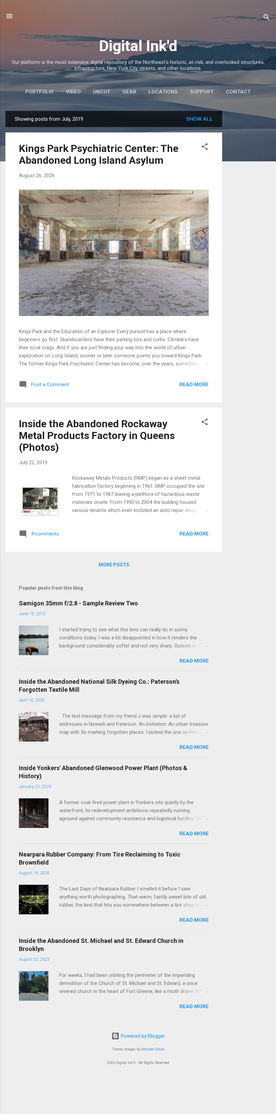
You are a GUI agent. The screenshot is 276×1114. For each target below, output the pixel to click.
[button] (205, 148)
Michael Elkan (152, 1049)
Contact (238, 92)
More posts (114, 564)
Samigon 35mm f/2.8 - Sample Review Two (78, 603)
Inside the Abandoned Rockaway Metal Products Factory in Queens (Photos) (97, 435)
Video (73, 92)
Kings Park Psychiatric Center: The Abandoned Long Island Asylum (98, 154)
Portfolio (39, 92)
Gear (129, 92)
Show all (199, 119)
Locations (163, 92)
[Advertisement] (249, 212)
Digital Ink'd (138, 46)
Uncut (101, 92)
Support (202, 92)
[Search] (267, 18)
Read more (194, 385)
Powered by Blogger (142, 1036)
